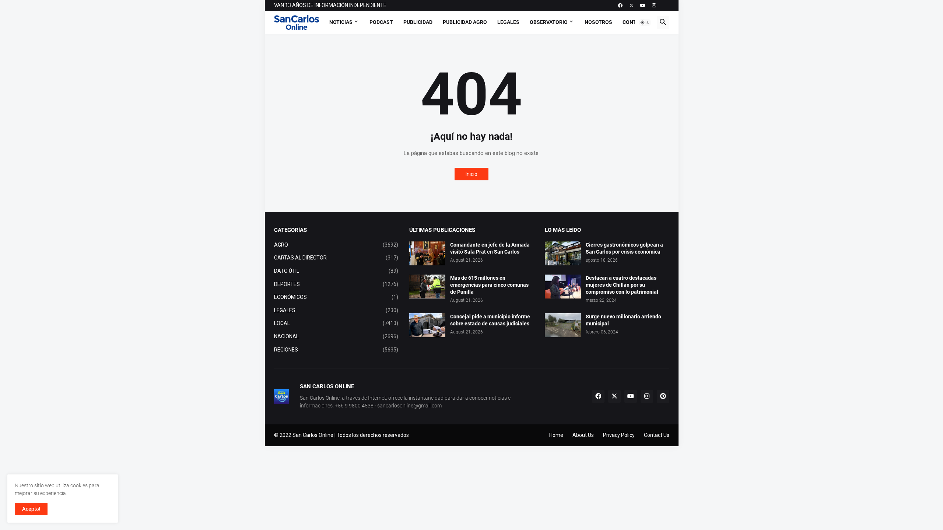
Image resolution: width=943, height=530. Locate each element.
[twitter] (631, 5)
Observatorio (549, 22)
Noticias (341, 22)
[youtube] (642, 5)
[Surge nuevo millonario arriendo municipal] (563, 325)
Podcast (381, 22)
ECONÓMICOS (336, 297)
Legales (508, 22)
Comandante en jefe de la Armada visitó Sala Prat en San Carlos (490, 248)
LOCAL (336, 323)
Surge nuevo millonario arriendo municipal (623, 320)
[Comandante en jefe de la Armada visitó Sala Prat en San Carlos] (427, 253)
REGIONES (336, 350)
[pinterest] (663, 396)
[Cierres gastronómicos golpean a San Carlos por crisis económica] (563, 253)
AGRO (336, 245)
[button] (645, 22)
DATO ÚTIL (336, 271)
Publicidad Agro (465, 22)
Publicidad (417, 22)
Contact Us (656, 435)
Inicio (471, 174)
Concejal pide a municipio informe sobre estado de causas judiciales (490, 320)
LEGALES (336, 310)
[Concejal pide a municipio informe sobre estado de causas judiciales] (427, 325)
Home (556, 435)
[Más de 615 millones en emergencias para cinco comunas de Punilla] (427, 286)
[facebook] (620, 5)
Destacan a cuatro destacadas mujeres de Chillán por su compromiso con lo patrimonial (622, 285)
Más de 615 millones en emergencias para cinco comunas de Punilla (489, 285)
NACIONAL (336, 336)
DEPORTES (336, 284)
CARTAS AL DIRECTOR (336, 258)
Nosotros (598, 22)
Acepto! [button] (31, 509)
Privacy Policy (619, 435)
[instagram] (654, 5)
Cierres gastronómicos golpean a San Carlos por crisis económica (624, 248)
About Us (583, 435)
